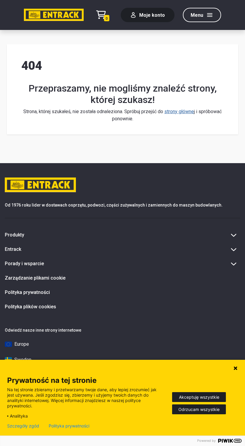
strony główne (179, 111)
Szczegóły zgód (23, 426)
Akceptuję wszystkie (199, 397)
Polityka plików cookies (30, 307)
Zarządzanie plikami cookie (35, 278)
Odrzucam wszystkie (199, 409)
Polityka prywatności (27, 292)
